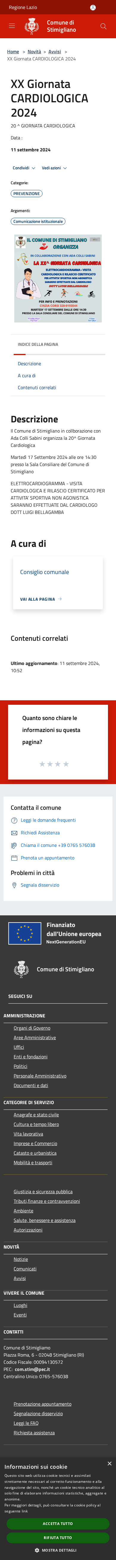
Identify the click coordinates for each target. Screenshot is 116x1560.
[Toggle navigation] (11, 25)
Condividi (21, 168)
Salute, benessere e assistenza (45, 1220)
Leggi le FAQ (26, 1423)
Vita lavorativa (28, 1133)
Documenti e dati (31, 1085)
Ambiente (23, 1210)
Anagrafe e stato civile (36, 1114)
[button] (57, 1550)
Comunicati (25, 1268)
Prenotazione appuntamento (42, 1403)
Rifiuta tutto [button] (58, 1537)
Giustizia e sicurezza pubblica (43, 1191)
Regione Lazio (23, 7)
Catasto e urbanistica (35, 1152)
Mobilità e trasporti (33, 1162)
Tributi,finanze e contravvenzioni (47, 1201)
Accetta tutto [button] (58, 1523)
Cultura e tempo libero (36, 1124)
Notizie (21, 1259)
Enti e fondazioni (31, 1056)
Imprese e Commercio (35, 1143)
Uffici (19, 1047)
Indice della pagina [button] (38, 344)
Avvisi (54, 51)
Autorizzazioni (28, 1229)
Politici (20, 1066)
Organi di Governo (32, 1027)
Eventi (20, 1314)
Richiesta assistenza (34, 1432)
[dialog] (58, 1508)
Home (13, 51)
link (25, 1511)
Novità (34, 51)
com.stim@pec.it (32, 1369)
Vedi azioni (52, 168)
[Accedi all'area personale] (93, 8)
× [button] (109, 1464)
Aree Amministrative (35, 1037)
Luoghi (20, 1305)
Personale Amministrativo (40, 1075)
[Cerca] (103, 26)
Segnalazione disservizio (38, 1413)
